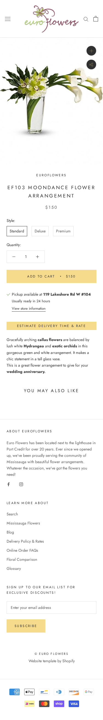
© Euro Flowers (51, 654)
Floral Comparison (22, 559)
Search (12, 514)
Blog (10, 532)
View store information (29, 308)
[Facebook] (8, 484)
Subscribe (26, 625)
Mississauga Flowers (23, 523)
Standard (17, 231)
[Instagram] (21, 484)
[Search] (85, 19)
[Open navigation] (7, 19)
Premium (63, 231)
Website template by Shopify (52, 661)
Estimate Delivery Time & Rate (51, 325)
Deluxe (40, 231)
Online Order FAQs (22, 550)
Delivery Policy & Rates (25, 541)
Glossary (14, 568)
